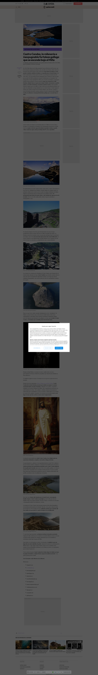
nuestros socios (46, 328)
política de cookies (58, 335)
